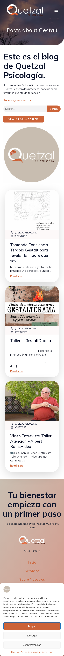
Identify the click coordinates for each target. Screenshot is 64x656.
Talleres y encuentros (17, 100)
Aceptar (32, 626)
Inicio (32, 562)
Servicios (32, 571)
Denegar (32, 635)
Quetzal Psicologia (26, 232)
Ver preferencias (32, 644)
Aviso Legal (47, 652)
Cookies (15, 652)
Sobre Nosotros (32, 579)
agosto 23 (20, 427)
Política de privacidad (30, 652)
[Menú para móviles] (56, 10)
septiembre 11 (22, 332)
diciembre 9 (21, 236)
